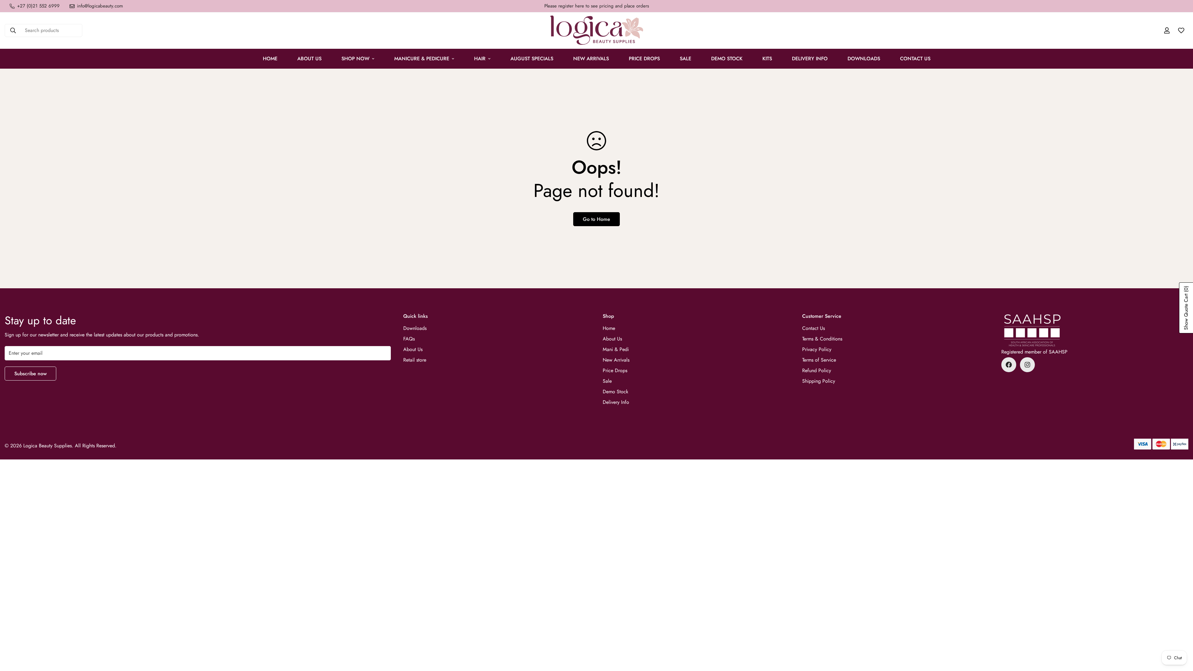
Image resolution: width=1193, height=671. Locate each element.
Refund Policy (816, 370)
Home (270, 58)
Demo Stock (615, 391)
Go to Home (596, 219)
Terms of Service (819, 359)
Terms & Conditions (822, 338)
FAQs (409, 338)
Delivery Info (810, 58)
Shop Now (355, 58)
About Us (309, 58)
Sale (607, 381)
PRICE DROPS (644, 58)
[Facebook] (1008, 364)
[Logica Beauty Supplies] (596, 30)
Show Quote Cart (1186, 308)
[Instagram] (1027, 364)
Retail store (414, 359)
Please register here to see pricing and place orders (596, 5)
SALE (685, 58)
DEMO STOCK (727, 58)
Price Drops (615, 370)
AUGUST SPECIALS (531, 58)
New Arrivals (591, 58)
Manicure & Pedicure (421, 58)
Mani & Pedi (616, 349)
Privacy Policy (816, 349)
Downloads (864, 58)
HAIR (480, 58)
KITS (767, 58)
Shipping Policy (818, 381)
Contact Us (915, 58)
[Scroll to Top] (1181, 637)
